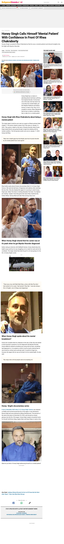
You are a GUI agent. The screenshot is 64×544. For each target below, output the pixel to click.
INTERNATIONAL (26, 5)
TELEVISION (19, 5)
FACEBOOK (14, 60)
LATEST (3, 5)
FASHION (40, 5)
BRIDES (36, 5)
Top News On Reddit (24, 8)
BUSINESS (45, 5)
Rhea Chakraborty (14, 50)
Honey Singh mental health (23, 50)
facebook (24, 513)
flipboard (18, 513)
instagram (9, 514)
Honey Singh (8, 50)
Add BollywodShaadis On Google (9, 8)
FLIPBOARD (10, 60)
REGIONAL (32, 5)
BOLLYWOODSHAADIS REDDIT (27, 60)
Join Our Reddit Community (37, 8)
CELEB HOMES (57, 5)
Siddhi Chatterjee (6, 55)
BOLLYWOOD (13, 5)
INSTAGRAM (19, 60)
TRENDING (8, 5)
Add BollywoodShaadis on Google (22, 91)
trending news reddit (31, 514)
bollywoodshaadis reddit (18, 514)
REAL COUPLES (51, 5)
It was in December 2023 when (17, 409)
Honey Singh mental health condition (8, 52)
